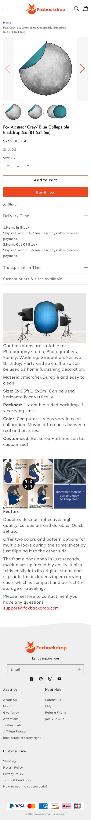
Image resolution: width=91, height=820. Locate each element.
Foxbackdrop (40, 814)
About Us (10, 700)
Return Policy (13, 767)
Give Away (11, 712)
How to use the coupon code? (25, 786)
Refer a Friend (55, 712)
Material (9, 706)
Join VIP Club (55, 719)
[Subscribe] (79, 669)
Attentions (11, 719)
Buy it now (45, 192)
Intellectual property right (22, 738)
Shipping (9, 761)
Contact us (53, 700)
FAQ (48, 706)
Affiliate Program (15, 731)
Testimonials (12, 725)
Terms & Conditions (17, 780)
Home (7, 22)
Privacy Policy (13, 774)
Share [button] (12, 204)
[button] (5, 9)
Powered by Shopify (56, 814)
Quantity (9, 157)
